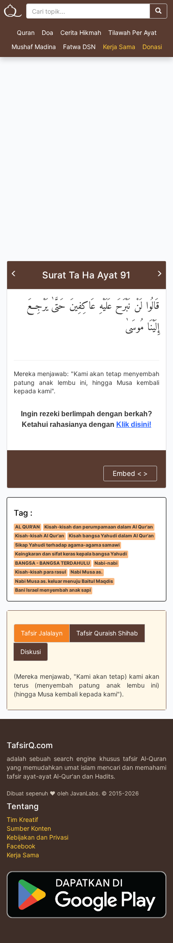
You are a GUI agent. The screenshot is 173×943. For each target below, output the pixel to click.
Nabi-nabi (106, 563)
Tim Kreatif (22, 819)
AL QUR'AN (27, 527)
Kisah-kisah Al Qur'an (39, 536)
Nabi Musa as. (86, 572)
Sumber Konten (29, 828)
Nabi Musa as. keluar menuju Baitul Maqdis (64, 581)
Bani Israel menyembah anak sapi (53, 590)
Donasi (152, 46)
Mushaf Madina (34, 46)
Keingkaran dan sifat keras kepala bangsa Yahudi (71, 554)
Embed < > (130, 473)
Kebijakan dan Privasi (37, 837)
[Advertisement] (86, 170)
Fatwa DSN (79, 46)
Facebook (21, 846)
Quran (26, 32)
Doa (47, 32)
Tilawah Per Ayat (132, 32)
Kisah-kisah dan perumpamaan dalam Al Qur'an (98, 527)
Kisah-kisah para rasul (40, 572)
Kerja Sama (119, 46)
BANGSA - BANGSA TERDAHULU (52, 563)
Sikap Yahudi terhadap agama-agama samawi (67, 545)
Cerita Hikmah (80, 32)
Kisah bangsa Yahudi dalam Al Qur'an (111, 536)
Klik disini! (133, 424)
